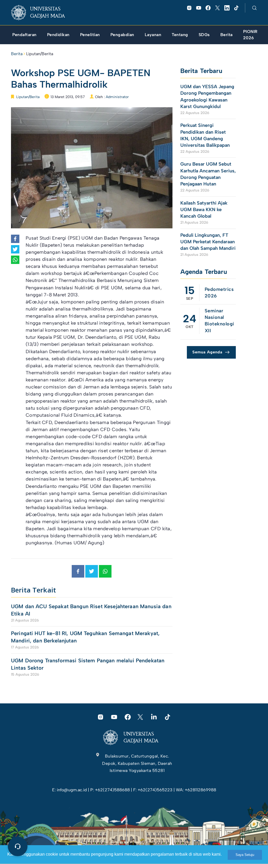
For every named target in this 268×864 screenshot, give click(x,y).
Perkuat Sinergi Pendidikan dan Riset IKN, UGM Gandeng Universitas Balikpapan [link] (205, 135)
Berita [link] (17, 53)
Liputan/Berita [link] (39, 53)
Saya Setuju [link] (245, 855)
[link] (42, 12)
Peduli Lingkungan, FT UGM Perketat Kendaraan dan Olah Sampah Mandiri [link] (208, 241)
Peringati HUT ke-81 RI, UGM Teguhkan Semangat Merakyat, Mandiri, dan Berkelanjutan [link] (85, 637)
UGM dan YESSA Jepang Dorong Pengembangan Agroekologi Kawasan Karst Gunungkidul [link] (207, 96)
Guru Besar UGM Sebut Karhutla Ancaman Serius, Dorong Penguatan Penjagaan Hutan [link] (208, 174)
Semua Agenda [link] (207, 352)
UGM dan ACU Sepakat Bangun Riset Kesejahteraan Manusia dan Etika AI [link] (91, 610)
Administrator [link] (117, 97)
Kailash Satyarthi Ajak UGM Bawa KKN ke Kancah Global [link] (203, 209)
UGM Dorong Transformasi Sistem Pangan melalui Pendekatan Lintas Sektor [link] (87, 664)
